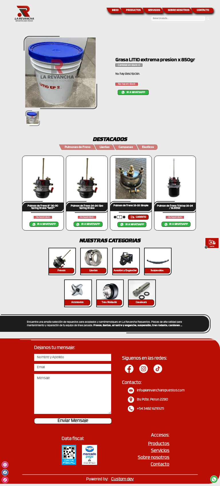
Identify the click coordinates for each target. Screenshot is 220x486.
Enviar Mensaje (73, 421)
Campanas (126, 147)
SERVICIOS (154, 10)
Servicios (160, 451)
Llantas (104, 147)
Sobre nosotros (153, 458)
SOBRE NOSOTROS (178, 10)
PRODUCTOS (133, 10)
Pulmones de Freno (78, 147)
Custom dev (122, 479)
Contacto (160, 465)
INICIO (115, 10)
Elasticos (148, 147)
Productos (158, 444)
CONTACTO (203, 10)
